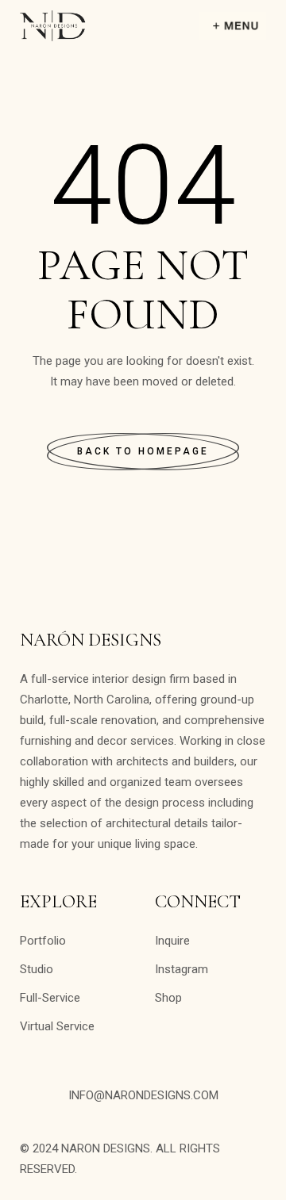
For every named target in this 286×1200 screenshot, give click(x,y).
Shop (168, 998)
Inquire (172, 941)
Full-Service (50, 998)
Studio (36, 969)
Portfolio (43, 941)
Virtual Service (57, 1026)
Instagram (181, 969)
